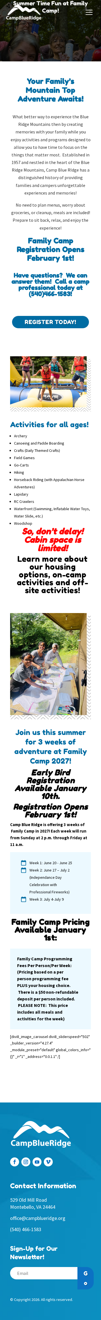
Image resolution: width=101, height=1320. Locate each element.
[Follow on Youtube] (37, 1161)
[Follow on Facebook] (14, 1161)
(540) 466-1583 (25, 1229)
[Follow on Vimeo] (48, 1161)
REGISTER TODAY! (50, 322)
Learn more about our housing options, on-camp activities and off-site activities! (52, 574)
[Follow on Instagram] (25, 1161)
